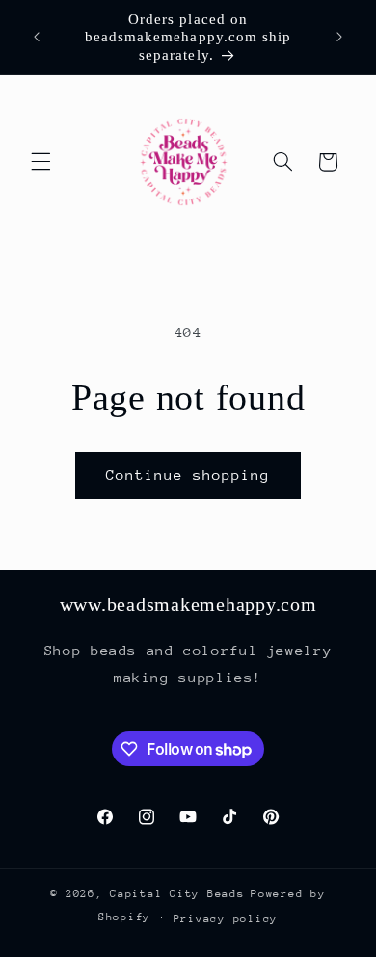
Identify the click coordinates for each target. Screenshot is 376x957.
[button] (40, 162)
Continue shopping (188, 474)
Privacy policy (226, 919)
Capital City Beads (177, 894)
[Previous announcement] (36, 37)
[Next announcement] (339, 37)
